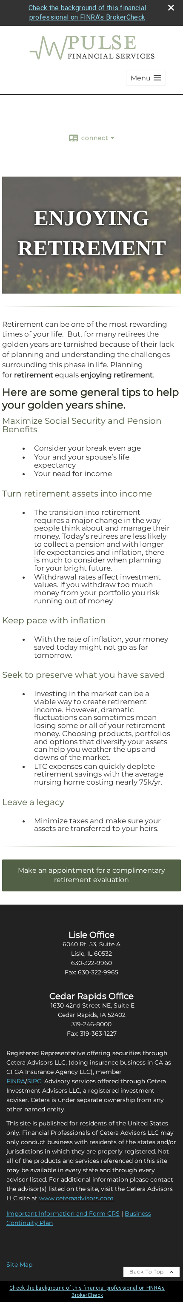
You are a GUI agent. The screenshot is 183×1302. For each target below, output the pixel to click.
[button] (146, 78)
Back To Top (147, 1271)
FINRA (15, 1081)
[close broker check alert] (171, 7)
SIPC (34, 1081)
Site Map (19, 1264)
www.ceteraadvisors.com (76, 1198)
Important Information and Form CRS (63, 1213)
